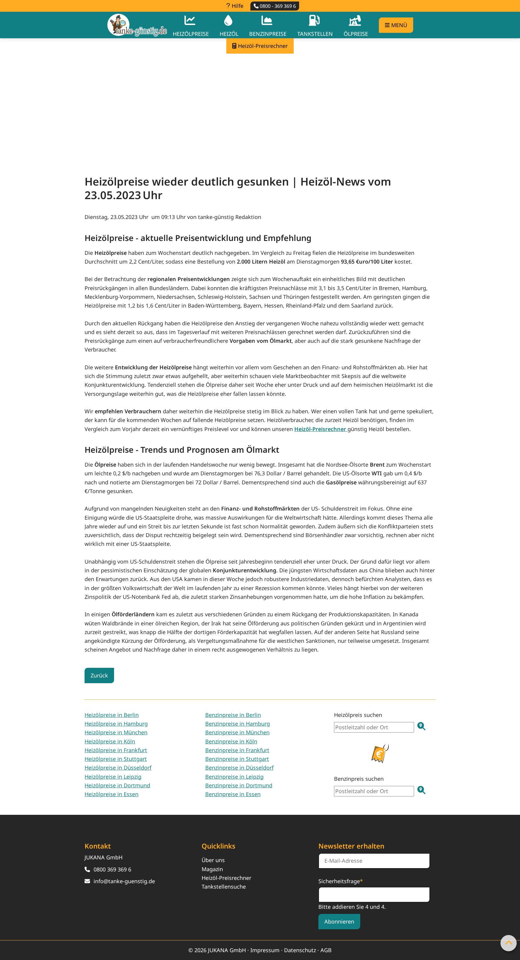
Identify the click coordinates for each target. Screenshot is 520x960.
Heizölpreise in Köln (110, 741)
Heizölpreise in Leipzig (113, 776)
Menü (398, 25)
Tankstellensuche (224, 886)
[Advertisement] (260, 107)
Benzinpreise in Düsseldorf (239, 767)
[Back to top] (508, 943)
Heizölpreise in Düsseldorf (118, 767)
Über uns (213, 860)
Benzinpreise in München (237, 732)
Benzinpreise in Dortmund (238, 785)
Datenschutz (300, 950)
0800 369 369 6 (112, 869)
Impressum (265, 950)
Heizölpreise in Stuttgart (116, 758)
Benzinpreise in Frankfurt (237, 750)
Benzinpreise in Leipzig (234, 776)
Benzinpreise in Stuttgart (237, 758)
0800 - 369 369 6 (277, 6)
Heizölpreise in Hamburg (116, 723)
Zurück (99, 675)
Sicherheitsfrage (340, 881)
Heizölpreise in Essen (111, 794)
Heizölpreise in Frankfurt (116, 750)
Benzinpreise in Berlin (233, 714)
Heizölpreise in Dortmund (117, 785)
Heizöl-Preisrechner (226, 877)
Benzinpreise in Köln (231, 741)
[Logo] (137, 25)
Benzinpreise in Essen (233, 794)
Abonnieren (339, 921)
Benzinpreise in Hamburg (237, 723)
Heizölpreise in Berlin (112, 714)
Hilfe (236, 5)
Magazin (212, 869)
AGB (326, 950)
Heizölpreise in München (116, 732)
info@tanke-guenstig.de (124, 881)
